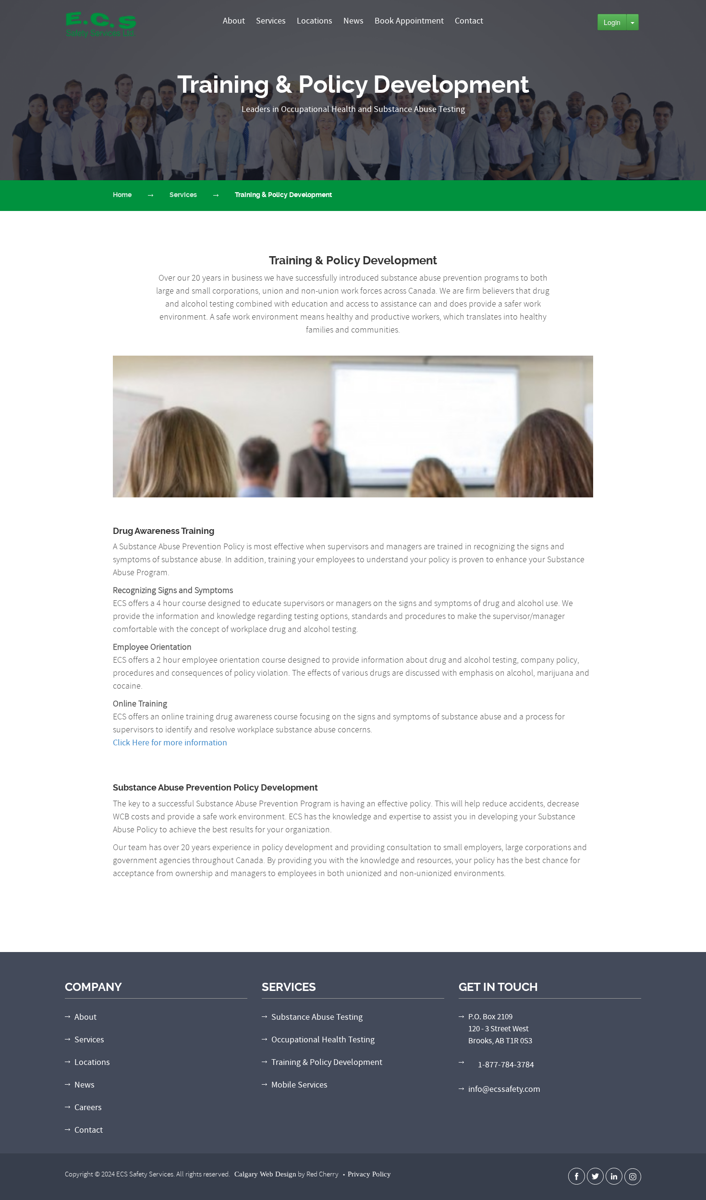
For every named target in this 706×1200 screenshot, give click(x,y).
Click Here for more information (170, 742)
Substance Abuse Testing (317, 1017)
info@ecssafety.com (504, 1089)
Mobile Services (299, 1084)
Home (122, 194)
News (353, 20)
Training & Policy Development (326, 1062)
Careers (88, 1107)
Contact (469, 20)
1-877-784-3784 (506, 1064)
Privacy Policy (369, 1174)
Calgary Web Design (265, 1174)
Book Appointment (409, 20)
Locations (314, 20)
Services (271, 20)
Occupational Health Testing (323, 1039)
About (234, 20)
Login (612, 22)
